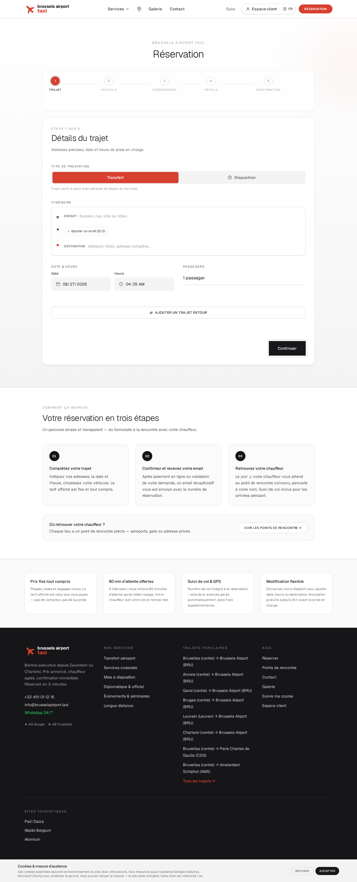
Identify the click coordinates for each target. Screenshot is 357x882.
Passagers (193, 267)
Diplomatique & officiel (124, 686)
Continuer (287, 348)
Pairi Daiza (34, 821)
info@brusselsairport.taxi (46, 704)
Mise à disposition (119, 677)
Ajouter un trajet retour (178, 312)
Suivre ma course (277, 696)
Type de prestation (70, 166)
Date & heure (64, 267)
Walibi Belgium (38, 830)
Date (55, 273)
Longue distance (118, 705)
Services (116, 8)
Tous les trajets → (199, 780)
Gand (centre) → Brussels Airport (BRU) (217, 690)
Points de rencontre (279, 667)
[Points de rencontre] (139, 9)
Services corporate (120, 667)
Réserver (270, 658)
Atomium (32, 839)
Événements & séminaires (126, 696)
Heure (119, 273)
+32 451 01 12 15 (39, 696)
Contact (177, 8)
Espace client (264, 8)
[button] (81, 284)
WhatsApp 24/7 (38, 712)
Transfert (115, 177)
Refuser (302, 871)
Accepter (327, 871)
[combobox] (190, 216)
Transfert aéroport (119, 658)
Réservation (315, 9)
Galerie (155, 8)
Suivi (230, 8)
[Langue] (288, 9)
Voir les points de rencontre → (273, 528)
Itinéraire (61, 202)
